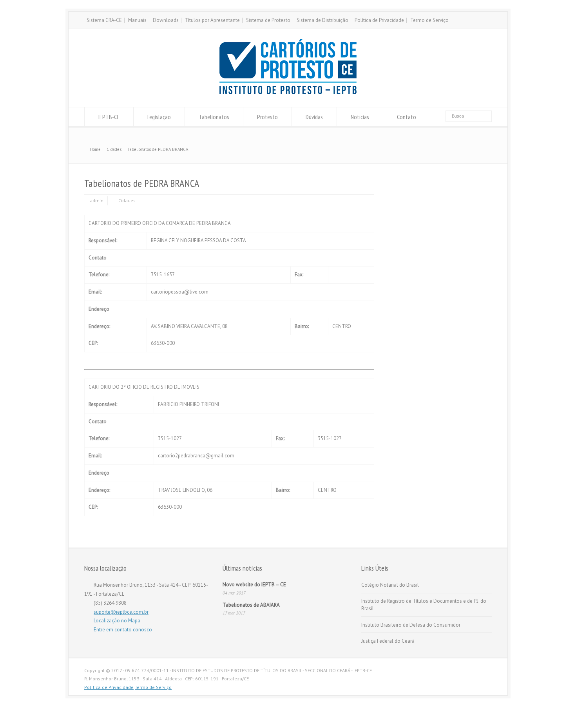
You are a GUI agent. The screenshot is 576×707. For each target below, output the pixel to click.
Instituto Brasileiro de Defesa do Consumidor (410, 625)
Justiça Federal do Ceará (388, 641)
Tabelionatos (214, 117)
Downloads (166, 20)
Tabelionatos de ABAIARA (251, 605)
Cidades (127, 200)
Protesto (267, 117)
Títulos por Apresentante (212, 20)
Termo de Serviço (429, 20)
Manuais (137, 20)
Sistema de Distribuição (322, 20)
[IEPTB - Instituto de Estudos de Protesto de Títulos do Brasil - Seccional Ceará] (288, 92)
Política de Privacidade (379, 20)
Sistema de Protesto (268, 20)
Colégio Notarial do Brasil (390, 585)
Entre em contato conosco (123, 629)
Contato (406, 117)
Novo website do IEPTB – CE (254, 584)
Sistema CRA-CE (104, 20)
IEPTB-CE (109, 117)
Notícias (360, 117)
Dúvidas (314, 117)
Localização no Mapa (117, 620)
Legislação (159, 117)
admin (96, 200)
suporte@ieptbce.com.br (121, 612)
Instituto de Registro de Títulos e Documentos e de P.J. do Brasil (423, 605)
